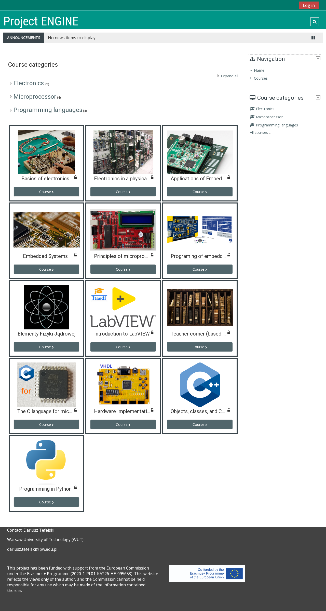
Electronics (29, 83)
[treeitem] (284, 74)
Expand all (229, 76)
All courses (259, 132)
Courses (261, 78)
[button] (314, 21)
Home (259, 70)
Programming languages (47, 109)
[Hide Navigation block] (318, 58)
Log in (309, 5)
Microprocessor (34, 96)
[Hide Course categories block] (318, 97)
